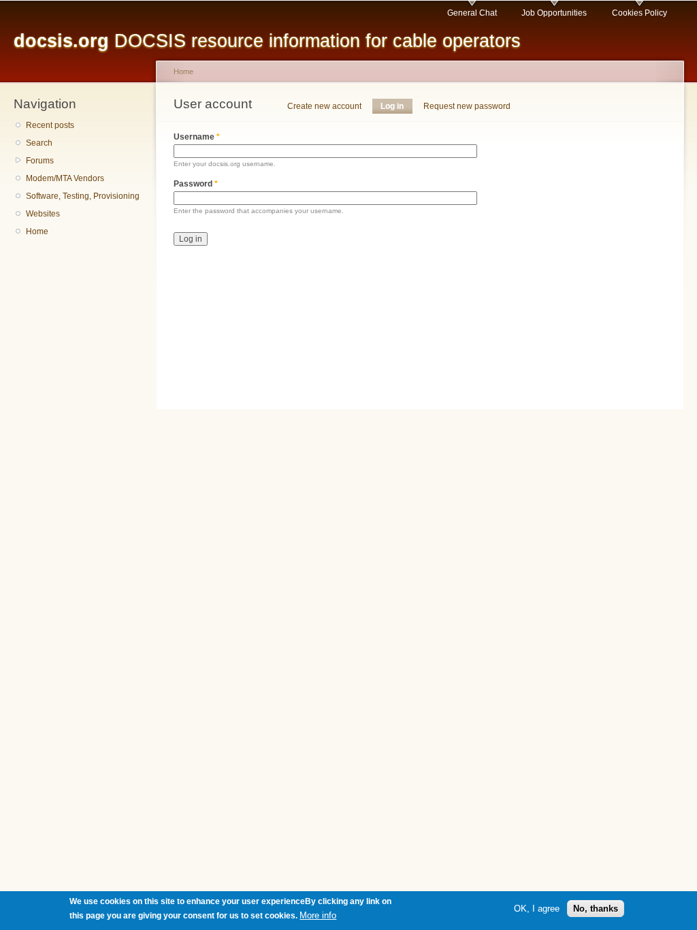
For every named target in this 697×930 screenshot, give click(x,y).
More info (317, 915)
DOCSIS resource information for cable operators (267, 40)
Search (39, 143)
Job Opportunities (554, 13)
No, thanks (595, 908)
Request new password (466, 106)
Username (197, 137)
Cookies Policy (639, 13)
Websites (43, 214)
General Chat (472, 13)
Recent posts (50, 125)
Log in (396, 106)
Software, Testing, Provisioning (83, 196)
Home (37, 231)
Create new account (324, 106)
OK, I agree (537, 908)
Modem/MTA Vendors (65, 178)
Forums (40, 160)
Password (196, 184)
